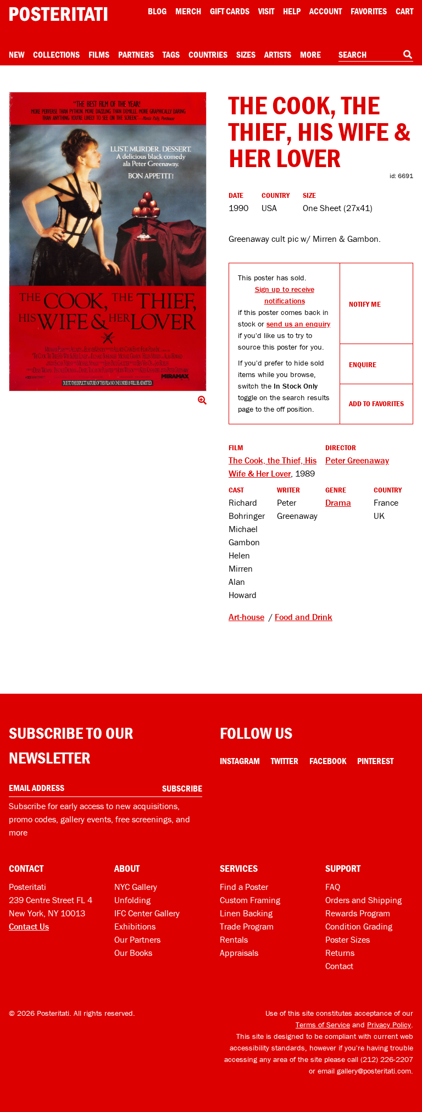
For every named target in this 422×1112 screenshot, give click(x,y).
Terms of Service (323, 1025)
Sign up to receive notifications (284, 295)
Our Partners (137, 939)
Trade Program (247, 926)
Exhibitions (135, 926)
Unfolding (132, 899)
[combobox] (375, 55)
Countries (207, 54)
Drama (338, 502)
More (310, 54)
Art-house (246, 616)
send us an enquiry (298, 324)
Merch (188, 10)
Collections (56, 54)
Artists (277, 54)
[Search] (407, 54)
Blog (157, 10)
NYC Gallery (135, 886)
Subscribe (182, 788)
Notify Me (365, 304)
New (16, 54)
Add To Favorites (376, 403)
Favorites (369, 10)
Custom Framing (250, 899)
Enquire (362, 364)
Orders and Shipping (363, 899)
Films (98, 54)
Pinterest (375, 760)
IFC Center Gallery (147, 913)
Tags (171, 54)
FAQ (332, 886)
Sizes (246, 54)
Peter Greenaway (357, 460)
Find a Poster (244, 886)
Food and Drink (303, 616)
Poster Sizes (347, 939)
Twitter (284, 760)
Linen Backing (246, 913)
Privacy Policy (389, 1025)
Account (325, 10)
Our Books (133, 952)
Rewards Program (357, 913)
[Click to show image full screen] (108, 241)
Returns (339, 952)
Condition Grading (358, 926)
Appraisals (239, 952)
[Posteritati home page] (58, 14)
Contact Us (29, 926)
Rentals (234, 939)
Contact (339, 965)
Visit (266, 10)
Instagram (240, 760)
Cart (404, 10)
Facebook (327, 760)
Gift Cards (229, 10)
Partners (136, 54)
